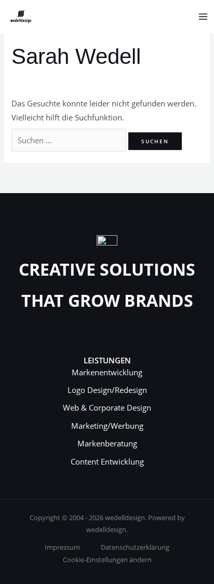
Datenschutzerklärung (135, 547)
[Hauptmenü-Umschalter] (203, 17)
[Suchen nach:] (69, 140)
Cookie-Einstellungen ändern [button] (107, 559)
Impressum (62, 547)
